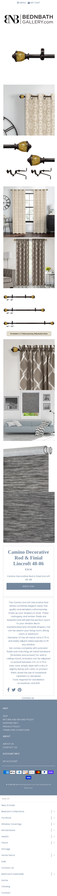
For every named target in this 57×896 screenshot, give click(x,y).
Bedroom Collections (12, 811)
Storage (5, 849)
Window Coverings (11, 824)
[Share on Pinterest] (19, 690)
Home (4, 880)
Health (5, 836)
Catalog (5, 886)
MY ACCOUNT (10, 761)
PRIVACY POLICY (11, 726)
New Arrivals (8, 805)
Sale (3, 861)
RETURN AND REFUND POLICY (18, 719)
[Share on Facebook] (8, 690)
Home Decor (8, 855)
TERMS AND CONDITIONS (16, 730)
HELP (5, 716)
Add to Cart (28, 586)
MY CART (35, 2)
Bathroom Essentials (12, 874)
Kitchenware (8, 830)
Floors (4, 842)
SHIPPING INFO (10, 723)
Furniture (6, 817)
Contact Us (7, 867)
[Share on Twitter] (14, 690)
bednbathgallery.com (25, 784)
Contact (6, 892)
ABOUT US (8, 743)
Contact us (28, 697)
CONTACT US (10, 747)
